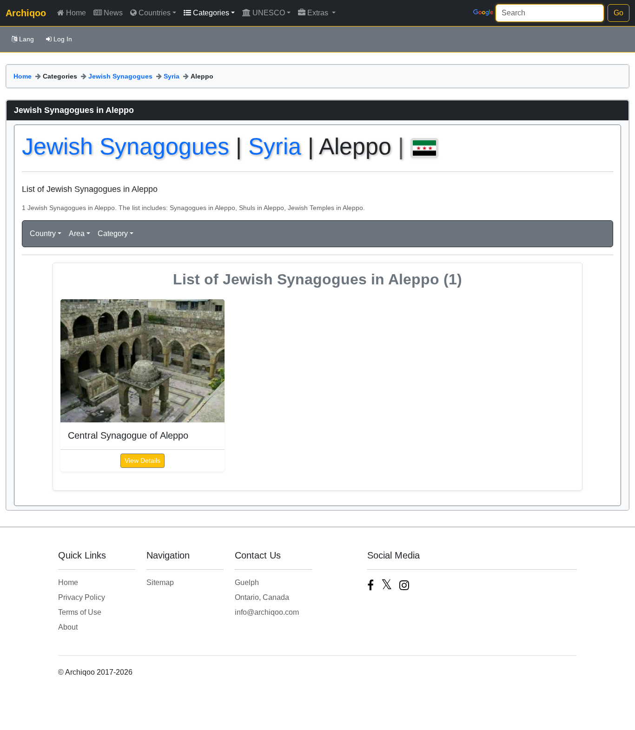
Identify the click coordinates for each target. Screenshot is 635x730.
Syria (171, 76)
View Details (142, 460)
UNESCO (268, 13)
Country (43, 233)
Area (77, 233)
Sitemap (160, 582)
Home (76, 13)
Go (618, 13)
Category (113, 233)
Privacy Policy (81, 597)
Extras (318, 13)
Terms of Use (79, 612)
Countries (155, 13)
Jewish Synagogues (120, 76)
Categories (211, 13)
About (68, 627)
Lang (26, 39)
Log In (62, 39)
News (113, 13)
